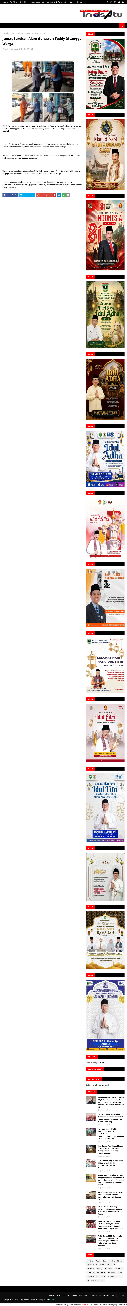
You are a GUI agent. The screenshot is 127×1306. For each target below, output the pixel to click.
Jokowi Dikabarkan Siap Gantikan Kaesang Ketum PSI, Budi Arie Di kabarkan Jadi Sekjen (110, 1210)
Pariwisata (118, 1269)
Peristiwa (111, 1272)
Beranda (5, 33)
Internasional (92, 1265)
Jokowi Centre (105, 1265)
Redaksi (5, 2)
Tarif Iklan (13, 2)
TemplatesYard (36, 1300)
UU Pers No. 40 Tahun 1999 (56, 2)
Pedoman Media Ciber (36, 2)
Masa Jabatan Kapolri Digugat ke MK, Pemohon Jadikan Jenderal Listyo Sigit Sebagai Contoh (110, 1196)
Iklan (58, 1296)
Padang (99, 1269)
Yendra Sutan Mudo (11, 49)
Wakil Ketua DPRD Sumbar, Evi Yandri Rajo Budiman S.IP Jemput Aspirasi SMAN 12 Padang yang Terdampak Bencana (110, 1241)
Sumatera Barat (93, 1280)
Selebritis (111, 1276)
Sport (119, 1276)
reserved (52, 1300)
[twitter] (111, 2)
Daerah (105, 1261)
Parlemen (91, 1272)
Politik (103, 1276)
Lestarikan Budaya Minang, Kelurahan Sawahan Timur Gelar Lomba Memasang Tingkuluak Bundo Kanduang (111, 1118)
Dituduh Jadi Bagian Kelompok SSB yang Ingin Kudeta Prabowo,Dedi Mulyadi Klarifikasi (110, 1164)
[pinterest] (119, 2)
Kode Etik (23, 2)
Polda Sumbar (92, 1276)
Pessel (120, 1272)
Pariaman (108, 1269)
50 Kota (90, 1261)
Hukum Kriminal (117, 1261)
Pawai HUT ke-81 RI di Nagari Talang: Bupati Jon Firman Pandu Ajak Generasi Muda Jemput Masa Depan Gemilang (110, 1225)
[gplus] (123, 2)
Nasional (91, 1269)
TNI (103, 1280)
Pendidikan (101, 1272)
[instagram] (115, 2)
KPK (114, 1265)
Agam (98, 1261)
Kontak (79, 2)
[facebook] (107, 2)
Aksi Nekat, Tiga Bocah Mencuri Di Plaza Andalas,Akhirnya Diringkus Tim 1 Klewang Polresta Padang (111, 1149)
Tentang (71, 2)
